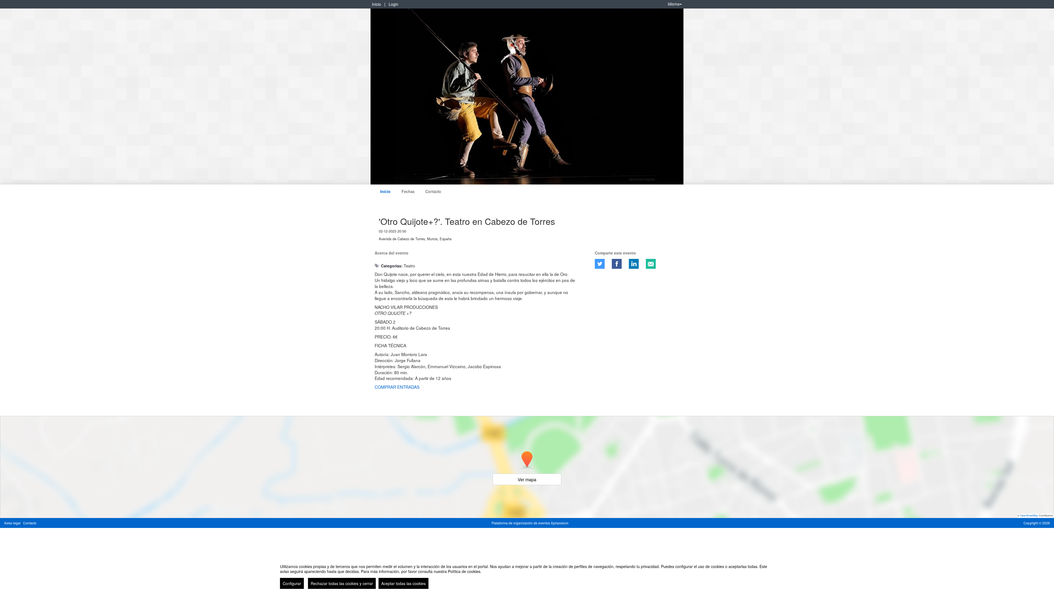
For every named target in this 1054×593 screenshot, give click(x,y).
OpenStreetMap (1029, 515)
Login (393, 4)
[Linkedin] (634, 264)
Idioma (674, 4)
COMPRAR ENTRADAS (397, 387)
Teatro (409, 265)
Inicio (376, 4)
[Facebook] (617, 264)
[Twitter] (600, 264)
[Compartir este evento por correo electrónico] (651, 264)
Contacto (433, 191)
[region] (527, 574)
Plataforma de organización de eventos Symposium (530, 523)
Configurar (292, 583)
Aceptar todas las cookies (403, 583)
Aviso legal (12, 523)
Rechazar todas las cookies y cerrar (342, 583)
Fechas (408, 191)
